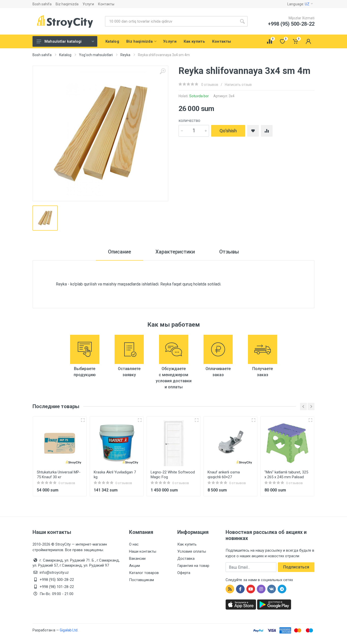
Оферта (183, 572)
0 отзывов (209, 85)
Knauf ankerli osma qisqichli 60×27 (224, 474)
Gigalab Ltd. (69, 630)
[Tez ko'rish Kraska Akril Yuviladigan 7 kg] (140, 420)
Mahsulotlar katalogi (63, 41)
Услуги (88, 4)
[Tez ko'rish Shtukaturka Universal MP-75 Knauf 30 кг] (83, 420)
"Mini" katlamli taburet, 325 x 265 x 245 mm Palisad (286, 474)
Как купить (187, 544)
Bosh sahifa (42, 4)
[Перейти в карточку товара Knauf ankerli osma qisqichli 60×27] (230, 443)
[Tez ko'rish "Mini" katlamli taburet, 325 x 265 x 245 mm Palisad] (310, 420)
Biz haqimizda (67, 4)
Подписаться (296, 567)
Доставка (186, 558)
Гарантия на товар (193, 565)
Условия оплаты (191, 551)
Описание (119, 252)
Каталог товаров (144, 572)
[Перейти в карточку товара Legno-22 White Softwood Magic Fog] (173, 443)
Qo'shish (228, 130)
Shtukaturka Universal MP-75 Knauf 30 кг (59, 474)
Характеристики (175, 252)
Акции (134, 565)
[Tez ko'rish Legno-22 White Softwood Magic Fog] (196, 420)
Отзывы (229, 252)
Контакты (106, 4)
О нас (134, 544)
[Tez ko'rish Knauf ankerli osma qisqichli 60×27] (253, 420)
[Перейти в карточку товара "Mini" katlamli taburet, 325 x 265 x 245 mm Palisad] (287, 443)
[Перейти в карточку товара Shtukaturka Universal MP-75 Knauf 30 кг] (60, 443)
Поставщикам (141, 580)
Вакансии (137, 558)
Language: (298, 4)
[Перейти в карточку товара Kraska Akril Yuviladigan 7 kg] (116, 443)
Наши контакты (142, 551)
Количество (189, 121)
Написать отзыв (238, 85)
